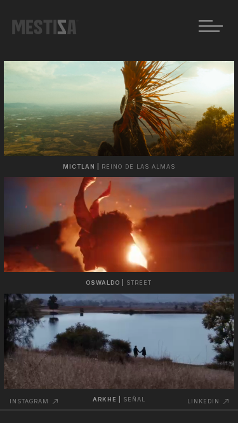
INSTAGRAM (29, 401)
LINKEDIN (203, 401)
